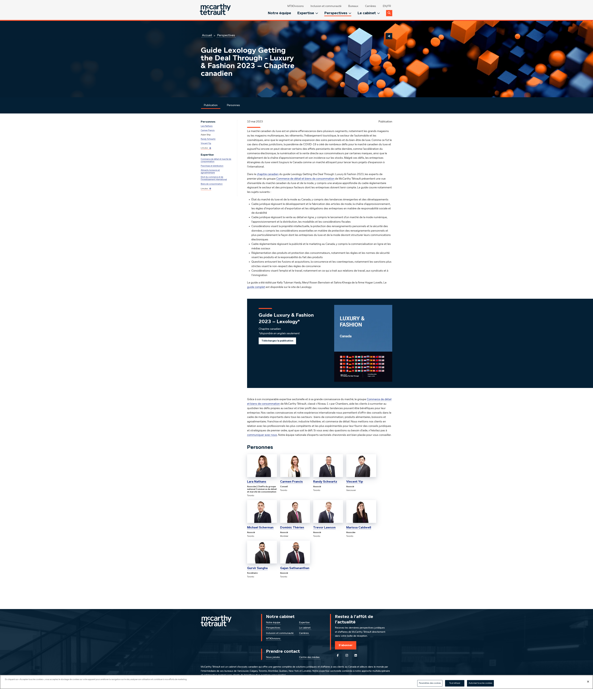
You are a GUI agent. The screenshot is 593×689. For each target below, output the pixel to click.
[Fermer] (588, 681)
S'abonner (346, 645)
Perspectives (335, 13)
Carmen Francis (207, 131)
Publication (211, 105)
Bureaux (353, 6)
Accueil (207, 35)
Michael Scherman (260, 527)
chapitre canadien (268, 174)
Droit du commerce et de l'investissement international (214, 178)
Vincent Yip (206, 143)
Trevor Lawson (324, 527)
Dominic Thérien (292, 527)
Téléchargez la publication (277, 340)
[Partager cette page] (389, 36)
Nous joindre (273, 657)
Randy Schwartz (208, 139)
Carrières (370, 6)
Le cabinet (366, 13)
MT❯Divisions (295, 6)
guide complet (256, 287)
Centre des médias (309, 657)
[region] (296, 682)
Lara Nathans (206, 126)
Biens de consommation (212, 184)
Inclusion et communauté (326, 6)
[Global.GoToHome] (215, 10)
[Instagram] (346, 655)
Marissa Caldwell (358, 527)
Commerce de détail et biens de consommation (305, 178)
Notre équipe (279, 13)
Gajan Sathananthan (294, 568)
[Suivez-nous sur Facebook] (338, 655)
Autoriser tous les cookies (480, 683)
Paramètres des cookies (430, 683)
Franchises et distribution (212, 166)
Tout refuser (454, 683)
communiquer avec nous (262, 435)
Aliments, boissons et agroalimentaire (210, 171)
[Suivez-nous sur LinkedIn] (355, 655)
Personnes (233, 105)
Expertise (305, 13)
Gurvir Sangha (257, 568)
